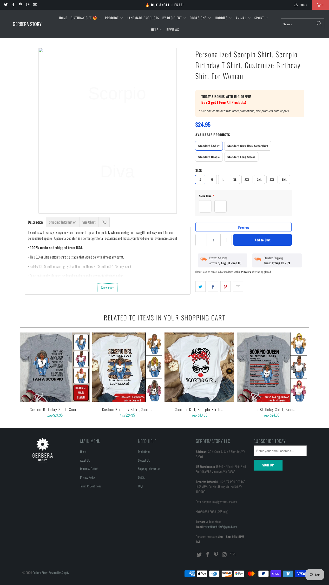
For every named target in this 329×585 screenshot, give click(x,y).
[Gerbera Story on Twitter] (6, 5)
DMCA (141, 477)
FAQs (140, 486)
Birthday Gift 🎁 (84, 17)
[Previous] (27, 375)
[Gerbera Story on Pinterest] (20, 5)
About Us (85, 460)
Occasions (199, 17)
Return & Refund (89, 468)
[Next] (302, 375)
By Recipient (172, 17)
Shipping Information (149, 468)
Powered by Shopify (59, 572)
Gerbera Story (40, 572)
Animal (241, 17)
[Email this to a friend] (238, 286)
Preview (243, 227)
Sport (259, 17)
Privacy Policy (87, 477)
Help (155, 29)
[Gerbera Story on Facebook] (13, 5)
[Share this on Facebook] (213, 286)
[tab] (35, 222)
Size (198, 170)
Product (112, 17)
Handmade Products (143, 17)
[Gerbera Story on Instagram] (28, 5)
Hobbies (222, 17)
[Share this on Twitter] (200, 286)
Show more (107, 287)
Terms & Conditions (90, 486)
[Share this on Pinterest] (225, 286)
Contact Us (144, 460)
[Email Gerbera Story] (35, 5)
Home (63, 17)
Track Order (144, 451)
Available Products (212, 134)
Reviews (172, 29)
